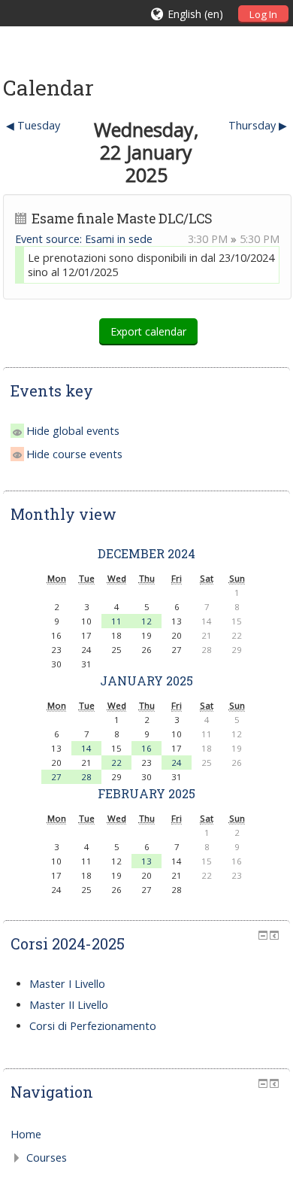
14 (86, 748)
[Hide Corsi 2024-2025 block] (262, 935)
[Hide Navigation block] (262, 1083)
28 (86, 776)
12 (146, 621)
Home (26, 1134)
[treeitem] (146, 1134)
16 (146, 748)
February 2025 (146, 793)
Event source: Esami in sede (84, 239)
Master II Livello (68, 1005)
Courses (46, 1157)
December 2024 (146, 553)
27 (56, 776)
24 (176, 762)
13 (146, 861)
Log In (263, 14)
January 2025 (146, 680)
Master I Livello (67, 984)
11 (116, 621)
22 (116, 762)
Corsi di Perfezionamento (92, 1026)
